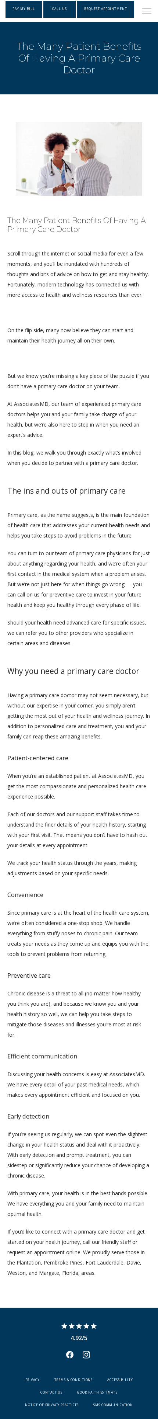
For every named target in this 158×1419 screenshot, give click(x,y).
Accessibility (120, 1380)
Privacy (32, 1380)
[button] (147, 11)
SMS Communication (113, 1405)
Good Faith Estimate (97, 1392)
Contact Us (51, 1392)
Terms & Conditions (73, 1380)
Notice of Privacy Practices (52, 1405)
